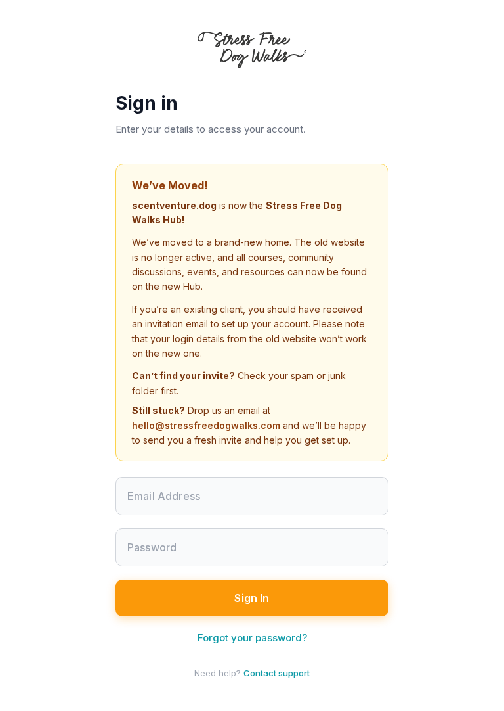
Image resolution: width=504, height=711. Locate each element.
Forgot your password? (252, 637)
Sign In (251, 598)
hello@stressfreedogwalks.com (206, 425)
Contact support (276, 673)
